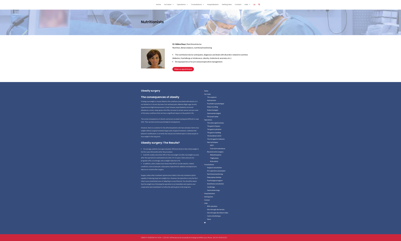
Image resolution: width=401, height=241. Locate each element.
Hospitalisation (213, 4)
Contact (238, 4)
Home (158, 4)
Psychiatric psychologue (215, 104)
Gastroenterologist (214, 113)
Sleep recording (212, 107)
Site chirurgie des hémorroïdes (217, 213)
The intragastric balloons (216, 139)
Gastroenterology (213, 190)
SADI (212, 145)
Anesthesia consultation (215, 184)
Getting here (227, 4)
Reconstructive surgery (215, 152)
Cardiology (211, 187)
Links (246, 4)
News (209, 219)
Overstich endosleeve (217, 148)
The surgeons (212, 97)
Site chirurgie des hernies (216, 209)
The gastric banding (214, 132)
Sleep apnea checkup (214, 177)
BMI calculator (212, 206)
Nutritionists (211, 100)
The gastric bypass (213, 126)
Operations (181, 4)
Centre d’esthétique (214, 216)
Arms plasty (214, 161)
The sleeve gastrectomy (215, 123)
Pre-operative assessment (216, 171)
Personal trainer (212, 116)
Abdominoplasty (215, 155)
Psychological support (215, 180)
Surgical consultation (214, 167)
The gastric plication (214, 129)
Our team (168, 4)
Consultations (196, 4)
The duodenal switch (214, 136)
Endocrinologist (212, 110)
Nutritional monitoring (215, 174)
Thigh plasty (214, 158)
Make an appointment (183, 69)
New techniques (212, 142)
